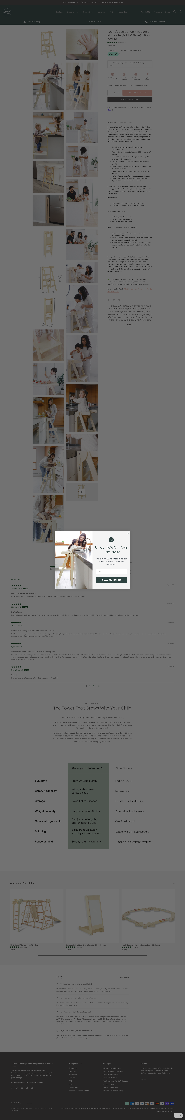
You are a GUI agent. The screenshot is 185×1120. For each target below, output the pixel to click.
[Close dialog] (128, 533)
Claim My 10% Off (111, 580)
